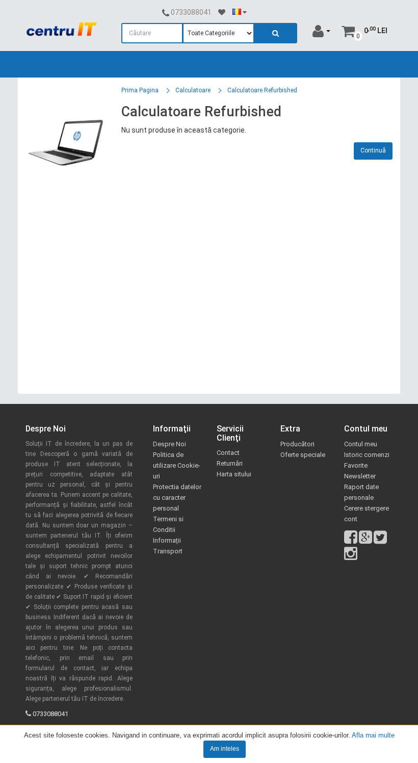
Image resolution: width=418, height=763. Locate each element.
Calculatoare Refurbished (262, 90)
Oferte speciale (302, 455)
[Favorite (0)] (221, 12)
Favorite (356, 465)
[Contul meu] (321, 31)
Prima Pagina (140, 90)
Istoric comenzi (366, 455)
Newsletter (360, 476)
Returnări (230, 463)
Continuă (373, 150)
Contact (228, 452)
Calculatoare (193, 90)
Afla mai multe (373, 735)
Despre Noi (169, 444)
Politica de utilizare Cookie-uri (176, 465)
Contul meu (360, 444)
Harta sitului (234, 474)
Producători (297, 444)
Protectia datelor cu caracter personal (177, 497)
